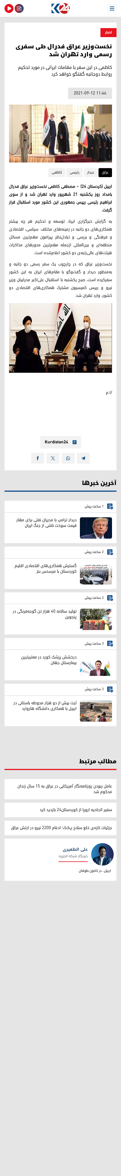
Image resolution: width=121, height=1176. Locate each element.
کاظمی (57, 172)
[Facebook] (37, 458)
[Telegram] (83, 458)
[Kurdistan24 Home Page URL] (60, 8)
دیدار (90, 172)
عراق (105, 172)
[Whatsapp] (68, 458)
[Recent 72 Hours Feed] (19, 8)
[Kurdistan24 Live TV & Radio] (9, 8)
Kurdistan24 (56, 442)
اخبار (108, 32)
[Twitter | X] (52, 458)
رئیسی (74, 172)
